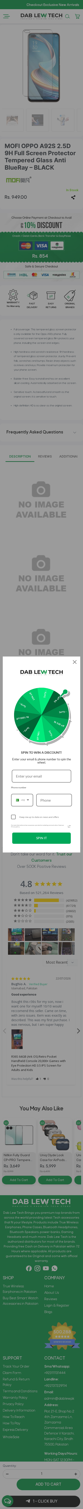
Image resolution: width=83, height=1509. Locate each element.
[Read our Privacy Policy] (69, 826)
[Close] (74, 662)
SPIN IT (41, 838)
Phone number (18, 787)
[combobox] (22, 800)
